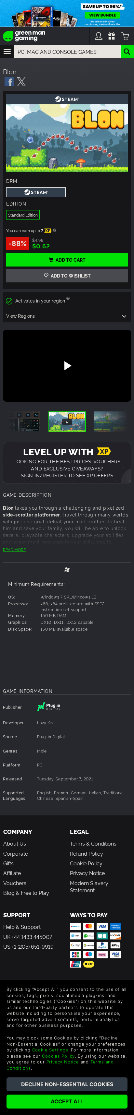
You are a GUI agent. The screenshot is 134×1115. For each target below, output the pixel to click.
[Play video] (67, 366)
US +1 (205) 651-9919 (28, 946)
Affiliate (12, 872)
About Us (14, 843)
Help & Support (22, 926)
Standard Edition (23, 215)
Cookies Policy (58, 1056)
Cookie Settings (50, 1049)
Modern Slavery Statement (89, 886)
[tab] (67, 569)
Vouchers (14, 882)
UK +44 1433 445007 (27, 936)
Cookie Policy (86, 863)
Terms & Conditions (93, 843)
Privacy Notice (87, 872)
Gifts (8, 863)
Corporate (15, 853)
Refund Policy (86, 853)
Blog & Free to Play (26, 892)
